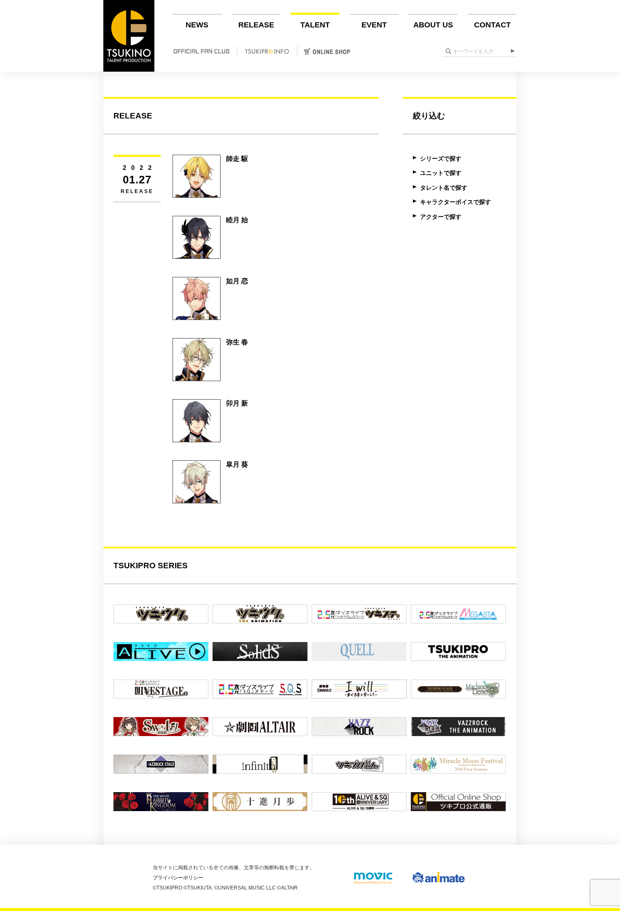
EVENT (374, 25)
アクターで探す (440, 216)
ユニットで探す (440, 172)
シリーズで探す (440, 158)
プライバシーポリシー (178, 878)
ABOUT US (433, 25)
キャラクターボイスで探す (455, 202)
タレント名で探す (443, 187)
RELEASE (256, 25)
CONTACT (492, 25)
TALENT (315, 25)
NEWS (197, 25)
